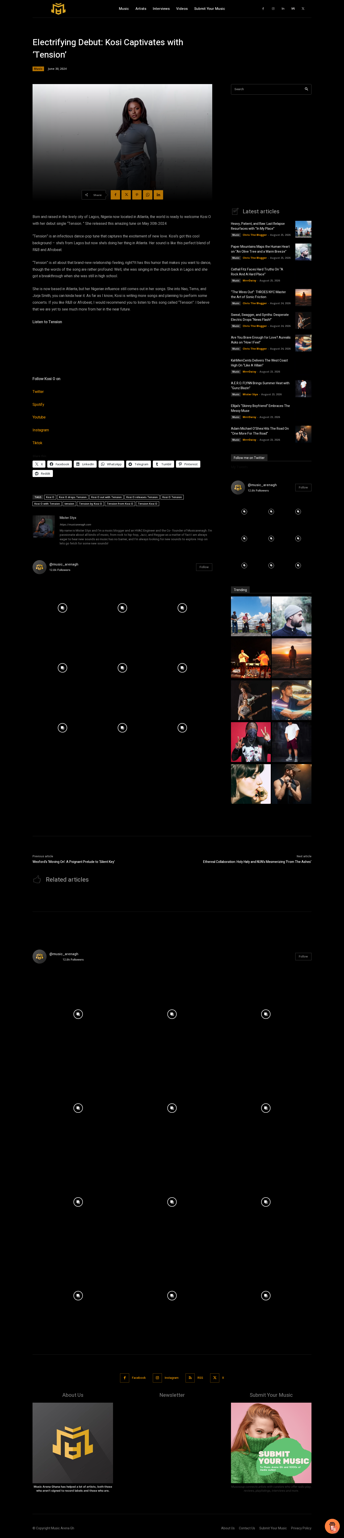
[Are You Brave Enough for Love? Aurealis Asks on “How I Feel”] (303, 343)
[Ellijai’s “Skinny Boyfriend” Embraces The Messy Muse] (303, 411)
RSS (200, 1377)
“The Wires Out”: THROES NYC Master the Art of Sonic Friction (258, 294)
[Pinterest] (137, 195)
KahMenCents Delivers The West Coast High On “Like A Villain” (259, 363)
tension (69, 503)
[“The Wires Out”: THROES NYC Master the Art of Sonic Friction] (303, 297)
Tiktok (37, 443)
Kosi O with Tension (47, 503)
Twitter (38, 392)
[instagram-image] (62, 608)
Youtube (39, 417)
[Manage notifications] (334, 1529)
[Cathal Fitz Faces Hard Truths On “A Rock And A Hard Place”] (303, 274)
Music (38, 69)
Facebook (139, 1377)
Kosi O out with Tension (106, 497)
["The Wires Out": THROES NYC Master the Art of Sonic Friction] (291, 658)
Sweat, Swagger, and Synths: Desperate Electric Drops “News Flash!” (260, 317)
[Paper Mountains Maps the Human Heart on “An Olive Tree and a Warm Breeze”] (303, 252)
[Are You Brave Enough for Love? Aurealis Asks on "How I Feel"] (291, 700)
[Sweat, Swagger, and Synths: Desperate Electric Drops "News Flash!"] (251, 700)
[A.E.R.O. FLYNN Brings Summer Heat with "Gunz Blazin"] (291, 742)
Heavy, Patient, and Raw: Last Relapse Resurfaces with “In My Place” (258, 226)
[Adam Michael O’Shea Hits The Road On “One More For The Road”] (303, 434)
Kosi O (50, 497)
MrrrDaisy (249, 280)
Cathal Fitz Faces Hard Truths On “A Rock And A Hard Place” (257, 272)
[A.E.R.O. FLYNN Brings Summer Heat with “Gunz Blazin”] (303, 388)
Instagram (41, 430)
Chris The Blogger (255, 235)
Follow (204, 567)
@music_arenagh (63, 564)
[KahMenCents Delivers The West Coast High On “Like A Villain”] (303, 365)
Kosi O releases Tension (142, 497)
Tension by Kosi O (90, 503)
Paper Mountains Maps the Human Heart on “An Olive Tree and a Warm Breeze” (260, 249)
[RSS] (190, 1378)
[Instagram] (273, 9)
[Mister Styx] (44, 531)
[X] (303, 9)
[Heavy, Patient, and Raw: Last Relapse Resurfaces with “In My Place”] (303, 229)
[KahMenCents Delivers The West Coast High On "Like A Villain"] (251, 742)
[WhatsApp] (147, 195)
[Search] (306, 89)
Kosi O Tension (172, 497)
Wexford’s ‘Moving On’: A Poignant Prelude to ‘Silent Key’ (74, 861)
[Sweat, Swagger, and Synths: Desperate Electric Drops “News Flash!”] (303, 320)
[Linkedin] (283, 9)
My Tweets (239, 467)
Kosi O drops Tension (73, 497)
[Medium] (293, 9)
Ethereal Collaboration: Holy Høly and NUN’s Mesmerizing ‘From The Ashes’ (257, 861)
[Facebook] (263, 9)
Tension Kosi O (147, 503)
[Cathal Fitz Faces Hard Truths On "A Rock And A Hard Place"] (251, 658)
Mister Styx (68, 517)
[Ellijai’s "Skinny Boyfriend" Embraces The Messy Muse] (251, 784)
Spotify (38, 404)
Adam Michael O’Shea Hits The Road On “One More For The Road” (260, 431)
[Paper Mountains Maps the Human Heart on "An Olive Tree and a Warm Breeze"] (291, 616)
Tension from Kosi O (120, 503)
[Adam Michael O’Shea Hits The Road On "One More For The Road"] (291, 784)
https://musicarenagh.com (75, 525)
